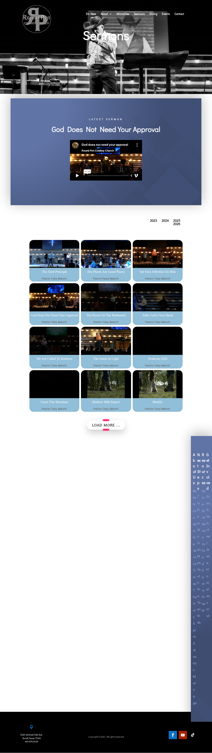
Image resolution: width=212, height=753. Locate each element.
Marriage (194, 689)
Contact (179, 14)
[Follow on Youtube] (183, 735)
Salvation (194, 656)
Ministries (123, 14)
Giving (153, 14)
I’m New (91, 14)
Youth (199, 576)
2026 (176, 224)
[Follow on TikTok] (193, 735)
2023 (153, 221)
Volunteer (208, 529)
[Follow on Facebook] (173, 735)
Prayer (203, 603)
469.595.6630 (31, 741)
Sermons (139, 14)
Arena (208, 556)
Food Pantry (203, 570)
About (104, 14)
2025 (176, 221)
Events (166, 14)
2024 (165, 221)
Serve (203, 497)
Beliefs (194, 497)
